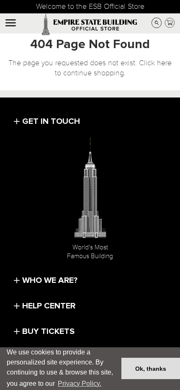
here (164, 63)
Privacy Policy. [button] (79, 383)
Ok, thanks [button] (150, 368)
